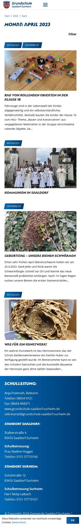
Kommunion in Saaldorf (26, 192)
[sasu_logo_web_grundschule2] (20, 4)
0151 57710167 (27, 499)
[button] (45, 4)
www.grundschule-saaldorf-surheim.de (32, 409)
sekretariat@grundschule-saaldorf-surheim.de (37, 414)
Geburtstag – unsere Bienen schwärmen (40, 255)
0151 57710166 (27, 457)
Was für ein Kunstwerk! (26, 344)
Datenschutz (19, 522)
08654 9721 (25, 398)
